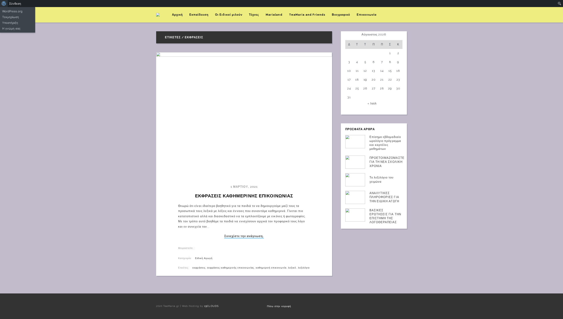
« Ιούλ (372, 103)
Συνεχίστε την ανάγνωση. (244, 236)
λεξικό (292, 267)
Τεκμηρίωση (10, 17)
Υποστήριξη (10, 22)
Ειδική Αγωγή (203, 258)
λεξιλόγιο (304, 267)
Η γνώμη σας (11, 28)
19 (365, 79)
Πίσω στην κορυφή (279, 306)
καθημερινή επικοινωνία (271, 267)
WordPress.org (12, 11)
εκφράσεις (198, 267)
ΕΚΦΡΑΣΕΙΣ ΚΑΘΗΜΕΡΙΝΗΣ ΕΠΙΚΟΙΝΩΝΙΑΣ (244, 195)
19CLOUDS (211, 306)
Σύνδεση (15, 3)
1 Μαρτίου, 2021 (244, 186)
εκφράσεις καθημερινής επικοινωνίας (230, 267)
